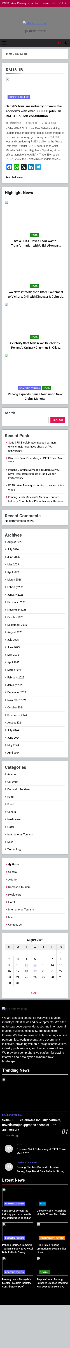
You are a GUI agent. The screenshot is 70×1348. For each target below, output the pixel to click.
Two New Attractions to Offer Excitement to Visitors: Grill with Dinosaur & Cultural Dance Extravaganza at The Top (35, 296)
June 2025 (13, 647)
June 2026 (13, 557)
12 (35, 965)
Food (34, 235)
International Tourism (20, 834)
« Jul (34, 992)
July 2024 (13, 730)
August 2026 (14, 542)
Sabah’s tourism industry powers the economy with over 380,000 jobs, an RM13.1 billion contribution (34, 111)
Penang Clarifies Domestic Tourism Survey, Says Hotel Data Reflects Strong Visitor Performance (34, 474)
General (12, 811)
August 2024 (14, 722)
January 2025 (15, 685)
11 (26, 965)
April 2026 (13, 572)
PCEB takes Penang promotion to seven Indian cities (30, 3)
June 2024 (13, 737)
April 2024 (13, 752)
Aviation (12, 774)
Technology (14, 849)
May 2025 (13, 654)
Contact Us (15, 924)
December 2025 (16, 602)
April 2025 (13, 662)
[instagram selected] (35, 15)
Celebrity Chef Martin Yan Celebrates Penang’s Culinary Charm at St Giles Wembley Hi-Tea (35, 347)
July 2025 (13, 639)
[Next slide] (65, 3)
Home (8, 54)
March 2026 (14, 579)
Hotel (10, 827)
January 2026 (15, 594)
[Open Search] (59, 43)
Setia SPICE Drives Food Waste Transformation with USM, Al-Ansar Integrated (35, 245)
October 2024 (15, 707)
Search (10, 413)
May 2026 (13, 564)
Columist (12, 781)
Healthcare (13, 819)
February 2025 (15, 677)
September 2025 (17, 624)
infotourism (15, 122)
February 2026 (15, 587)
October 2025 (15, 617)
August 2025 (14, 632)
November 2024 (16, 700)
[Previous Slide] (60, 3)
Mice (10, 842)
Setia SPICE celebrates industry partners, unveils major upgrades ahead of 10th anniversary (32, 446)
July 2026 (13, 549)
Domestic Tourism (29, 388)
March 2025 (14, 670)
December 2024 (16, 692)
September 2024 (17, 715)
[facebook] (31, 15)
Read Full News (14, 177)
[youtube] (39, 15)
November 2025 (16, 609)
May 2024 (13, 745)
